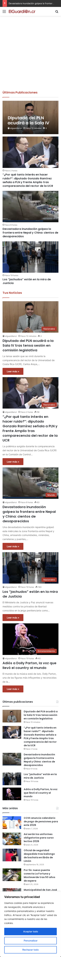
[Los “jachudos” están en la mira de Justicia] (30, 257)
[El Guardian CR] (22, 11)
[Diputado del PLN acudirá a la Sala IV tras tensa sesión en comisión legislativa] (30, 117)
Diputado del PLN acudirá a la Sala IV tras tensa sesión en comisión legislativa (28, 345)
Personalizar (30, 940)
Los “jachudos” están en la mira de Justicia (31, 3)
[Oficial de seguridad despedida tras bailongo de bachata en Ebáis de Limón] (12, 855)
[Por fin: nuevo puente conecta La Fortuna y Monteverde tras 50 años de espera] (12, 874)
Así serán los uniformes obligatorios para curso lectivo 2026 (39, 837)
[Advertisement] (30, 58)
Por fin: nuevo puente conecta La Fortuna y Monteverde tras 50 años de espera (39, 875)
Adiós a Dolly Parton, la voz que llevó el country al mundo (29, 665)
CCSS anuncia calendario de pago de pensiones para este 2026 (41, 821)
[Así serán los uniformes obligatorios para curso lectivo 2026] (12, 838)
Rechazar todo (30, 949)
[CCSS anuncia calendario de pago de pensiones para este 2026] (12, 822)
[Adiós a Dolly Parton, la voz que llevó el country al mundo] (12, 794)
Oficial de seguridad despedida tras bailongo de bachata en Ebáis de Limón (39, 856)
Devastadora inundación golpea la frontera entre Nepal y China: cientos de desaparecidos (30, 232)
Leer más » (13, 371)
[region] (30, 924)
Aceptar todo (30, 931)
